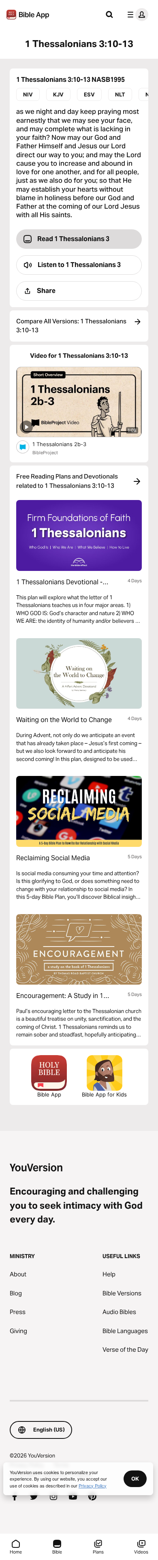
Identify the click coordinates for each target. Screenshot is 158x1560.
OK (135, 1478)
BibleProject (45, 452)
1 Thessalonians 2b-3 (66, 443)
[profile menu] (136, 14)
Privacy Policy (93, 1485)
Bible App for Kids (104, 1094)
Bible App (49, 1094)
